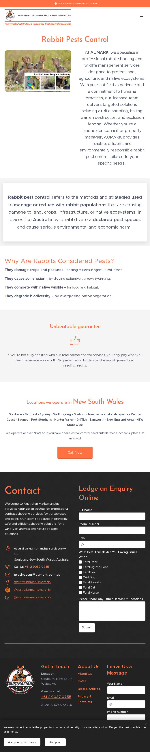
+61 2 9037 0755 (37, 567)
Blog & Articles (89, 689)
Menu (141, 17)
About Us (85, 674)
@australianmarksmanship (32, 582)
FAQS (82, 681)
